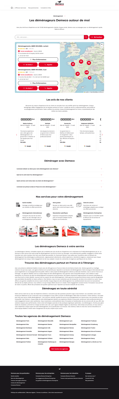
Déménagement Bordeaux (24, 328)
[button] (101, 44)
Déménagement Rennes (67, 328)
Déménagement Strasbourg (89, 324)
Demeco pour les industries (69, 373)
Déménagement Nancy (88, 338)
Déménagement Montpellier (68, 324)
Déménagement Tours (44, 335)
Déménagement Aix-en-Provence (91, 331)
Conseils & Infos (46, 8)
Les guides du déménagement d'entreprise (47, 380)
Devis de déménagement (17, 378)
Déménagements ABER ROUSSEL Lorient (33, 46)
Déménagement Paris (22, 321)
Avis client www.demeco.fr (56, 392)
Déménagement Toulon (88, 328)
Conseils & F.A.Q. (89, 378)
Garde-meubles (15, 376)
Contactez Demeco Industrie (68, 376)
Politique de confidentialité (18, 392)
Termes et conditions (42, 392)
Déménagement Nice (22, 324)
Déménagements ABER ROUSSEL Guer (32, 70)
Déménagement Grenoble (24, 331)
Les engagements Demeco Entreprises (45, 378)
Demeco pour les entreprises (45, 373)
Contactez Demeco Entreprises (43, 376)
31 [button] (78, 73)
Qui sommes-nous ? (90, 376)
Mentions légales (30, 392)
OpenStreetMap (94, 92)
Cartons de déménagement (18, 382)
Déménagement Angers (45, 331)
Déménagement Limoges (88, 335)
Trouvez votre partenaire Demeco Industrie (72, 378)
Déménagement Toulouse (89, 321)
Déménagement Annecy (67, 335)
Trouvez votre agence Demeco (18, 380)
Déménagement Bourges (67, 342)
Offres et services (20, 8)
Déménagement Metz (22, 338)
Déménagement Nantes (45, 324)
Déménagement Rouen (66, 338)
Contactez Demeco (15, 385)
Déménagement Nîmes (66, 331)
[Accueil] (59, 3)
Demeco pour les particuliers (20, 373)
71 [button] (81, 61)
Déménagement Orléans (45, 338)
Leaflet (87, 92)
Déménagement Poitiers (23, 342)
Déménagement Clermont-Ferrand (26, 335)
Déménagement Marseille (45, 321)
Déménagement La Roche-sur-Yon (91, 342)
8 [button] (89, 77)
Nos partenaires (33, 8)
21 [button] (73, 64)
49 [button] (86, 72)
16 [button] (89, 63)
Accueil (12, 8)
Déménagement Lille (44, 328)
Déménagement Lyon (66, 321)
